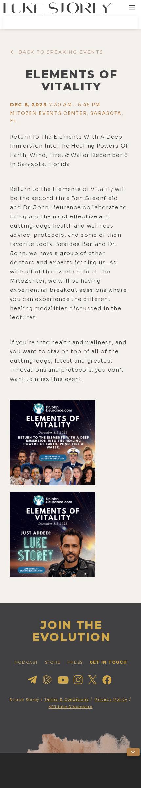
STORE (53, 662)
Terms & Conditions (66, 699)
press (75, 662)
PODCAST (26, 662)
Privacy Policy (111, 699)
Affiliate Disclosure (71, 706)
